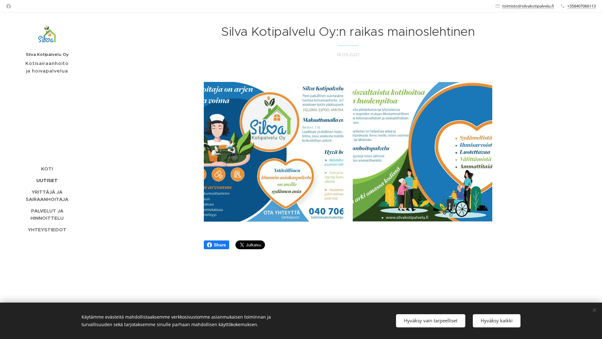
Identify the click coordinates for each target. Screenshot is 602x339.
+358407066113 (581, 6)
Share (220, 244)
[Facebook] (9, 6)
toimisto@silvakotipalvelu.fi (528, 6)
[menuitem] (47, 168)
